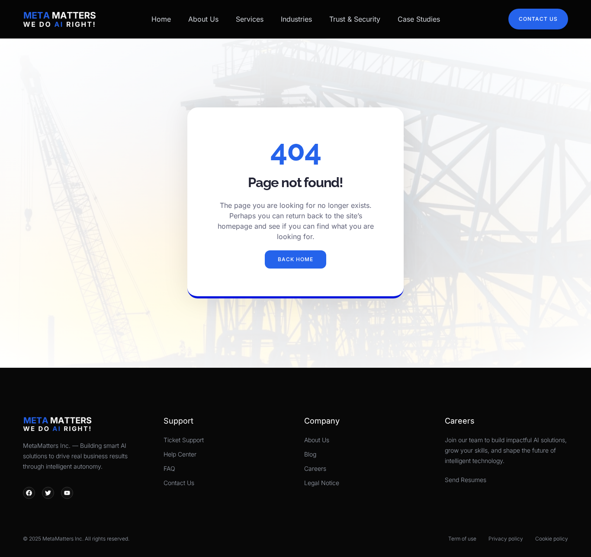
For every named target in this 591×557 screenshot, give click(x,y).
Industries (296, 19)
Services (249, 19)
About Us (203, 19)
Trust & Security (354, 19)
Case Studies (419, 19)
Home (161, 19)
